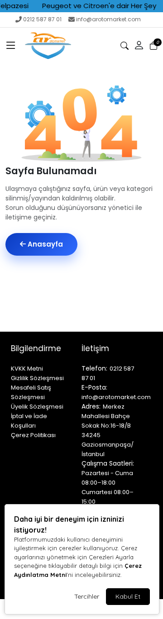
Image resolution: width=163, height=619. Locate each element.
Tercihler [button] (86, 596)
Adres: (91, 406)
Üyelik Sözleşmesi (37, 406)
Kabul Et (127, 596)
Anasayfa (44, 244)
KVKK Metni (27, 368)
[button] (11, 45)
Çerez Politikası (33, 435)
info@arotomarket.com (108, 19)
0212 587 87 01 (42, 19)
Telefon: (94, 368)
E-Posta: (94, 387)
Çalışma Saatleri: (108, 463)
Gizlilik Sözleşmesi (37, 378)
